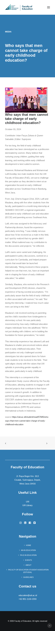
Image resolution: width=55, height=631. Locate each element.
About (28, 565)
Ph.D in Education (28, 555)
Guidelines (28, 577)
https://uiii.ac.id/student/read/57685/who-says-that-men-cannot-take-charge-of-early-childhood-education (27, 421)
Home (28, 545)
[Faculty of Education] (19, 7)
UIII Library (27, 505)
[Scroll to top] (49, 625)
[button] (48, 7)
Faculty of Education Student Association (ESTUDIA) (28, 571)
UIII (27, 501)
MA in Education (28, 550)
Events (28, 560)
